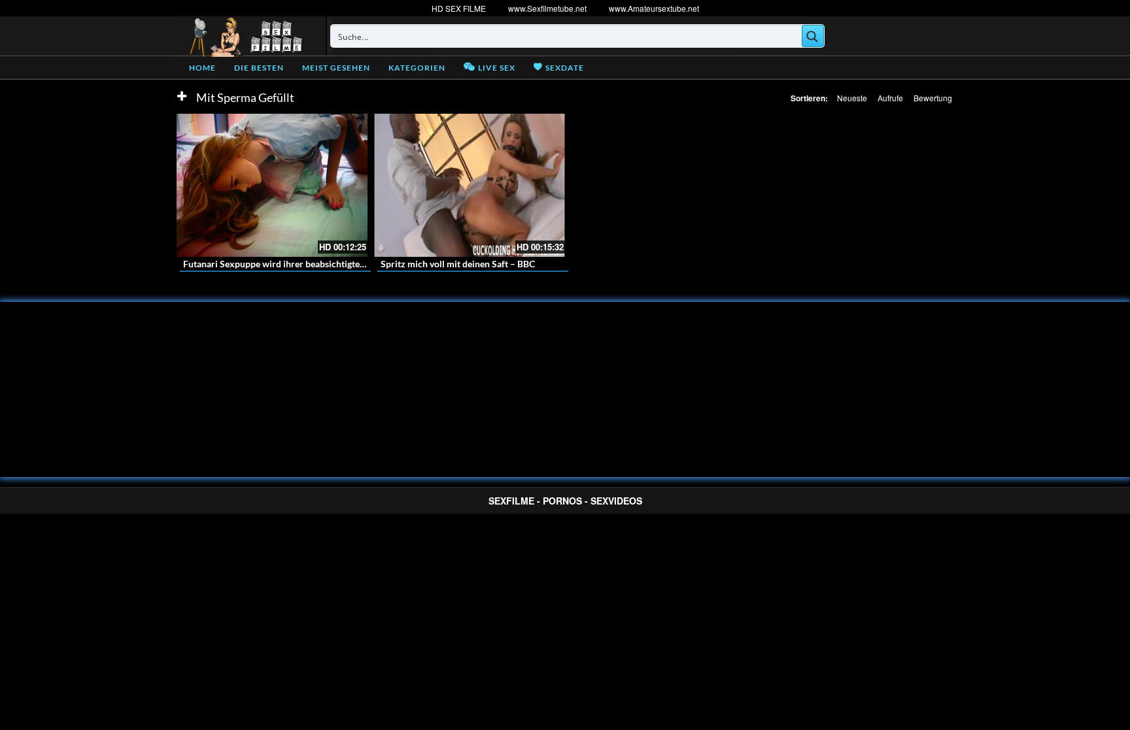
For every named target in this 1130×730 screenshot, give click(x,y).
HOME (202, 68)
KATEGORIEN (416, 68)
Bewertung (933, 97)
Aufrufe (890, 97)
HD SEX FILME (459, 8)
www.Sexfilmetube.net (547, 8)
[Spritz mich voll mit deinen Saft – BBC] (469, 185)
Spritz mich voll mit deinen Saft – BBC (458, 263)
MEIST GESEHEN (336, 68)
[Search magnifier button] (813, 36)
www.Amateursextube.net (654, 8)
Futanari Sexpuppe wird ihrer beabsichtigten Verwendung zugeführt (321, 263)
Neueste (852, 97)
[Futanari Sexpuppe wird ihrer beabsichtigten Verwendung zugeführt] (272, 185)
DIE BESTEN (259, 68)
